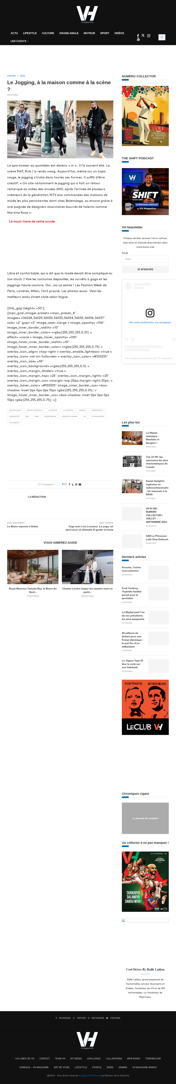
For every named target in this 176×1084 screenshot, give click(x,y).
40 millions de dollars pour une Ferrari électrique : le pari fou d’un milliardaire (132, 640)
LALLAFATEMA (114, 1058)
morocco (14, 416)
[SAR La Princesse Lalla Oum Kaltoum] (132, 541)
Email (125, 253)
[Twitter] (143, 36)
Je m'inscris (145, 269)
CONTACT (44, 1058)
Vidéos (119, 33)
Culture (48, 33)
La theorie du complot (145, 818)
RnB (36, 416)
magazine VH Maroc (89, 1076)
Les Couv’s (18, 41)
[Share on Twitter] (73, 484)
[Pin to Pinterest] (76, 484)
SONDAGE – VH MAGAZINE (34, 1067)
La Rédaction (37, 496)
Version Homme (69, 416)
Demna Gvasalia (34, 410)
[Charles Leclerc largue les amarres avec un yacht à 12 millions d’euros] (87, 567)
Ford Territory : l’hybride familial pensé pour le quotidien (131, 593)
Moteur (89, 33)
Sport (104, 33)
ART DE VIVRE (62, 1067)
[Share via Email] (80, 484)
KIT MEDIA (76, 1058)
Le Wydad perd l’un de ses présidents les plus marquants (133, 615)
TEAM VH (60, 1058)
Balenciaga (15, 410)
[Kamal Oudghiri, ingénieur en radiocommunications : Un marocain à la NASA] (132, 486)
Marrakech (97, 410)
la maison (68, 410)
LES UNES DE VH (24, 1058)
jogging (52, 410)
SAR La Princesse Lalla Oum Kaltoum (157, 538)
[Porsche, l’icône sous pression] (158, 573)
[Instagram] (148, 36)
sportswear (50, 416)
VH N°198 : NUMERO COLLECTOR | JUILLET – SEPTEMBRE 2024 (156, 515)
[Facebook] (138, 36)
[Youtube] (138, 39)
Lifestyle (30, 33)
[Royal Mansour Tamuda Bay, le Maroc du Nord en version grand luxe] (32, 567)
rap (27, 416)
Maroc (82, 410)
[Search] (161, 37)
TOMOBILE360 (153, 1058)
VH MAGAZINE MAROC (144, 1067)
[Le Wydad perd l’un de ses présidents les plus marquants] (158, 617)
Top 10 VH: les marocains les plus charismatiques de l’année (157, 461)
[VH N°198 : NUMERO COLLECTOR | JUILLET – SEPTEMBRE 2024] (132, 514)
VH (84, 416)
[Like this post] (65, 484)
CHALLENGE (94, 1058)
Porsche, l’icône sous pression (131, 569)
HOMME (123, 1067)
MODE (110, 1067)
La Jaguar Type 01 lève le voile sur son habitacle (132, 664)
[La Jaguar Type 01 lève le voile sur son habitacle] (158, 666)
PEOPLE (97, 1067)
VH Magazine (98, 416)
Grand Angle (69, 33)
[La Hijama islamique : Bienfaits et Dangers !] (132, 438)
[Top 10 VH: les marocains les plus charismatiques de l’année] (132, 462)
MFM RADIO (133, 1058)
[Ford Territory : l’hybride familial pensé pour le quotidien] (158, 593)
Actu (14, 33)
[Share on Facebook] (69, 484)
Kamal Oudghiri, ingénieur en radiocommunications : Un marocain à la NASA (157, 488)
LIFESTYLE (81, 1067)
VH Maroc (14, 423)
